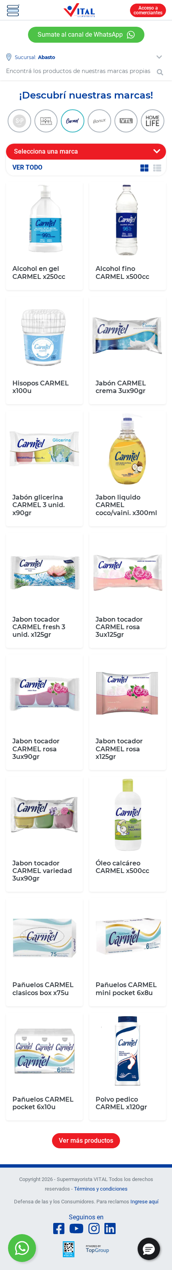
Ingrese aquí (144, 1202)
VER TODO (27, 167)
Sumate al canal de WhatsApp (80, 34)
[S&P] (19, 121)
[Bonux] (99, 121)
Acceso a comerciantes (148, 10)
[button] (149, 1249)
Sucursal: (25, 57)
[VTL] (126, 121)
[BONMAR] (46, 121)
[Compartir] (22, 1248)
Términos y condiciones (101, 1189)
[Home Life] (152, 121)
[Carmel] (72, 121)
